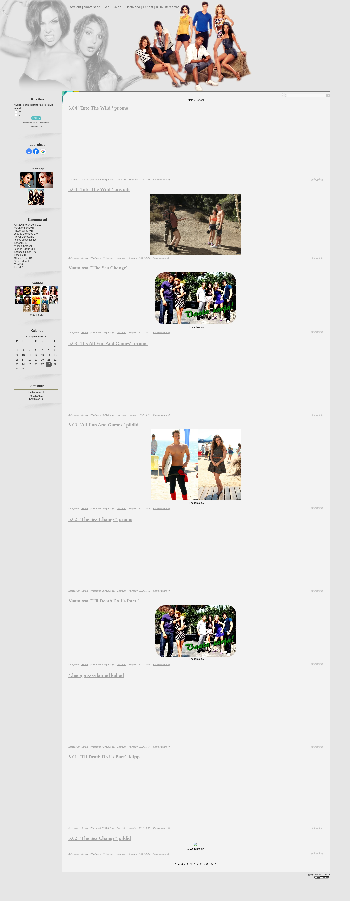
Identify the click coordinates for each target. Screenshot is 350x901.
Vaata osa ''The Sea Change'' (98, 267)
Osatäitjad (132, 7)
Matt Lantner (21, 227)
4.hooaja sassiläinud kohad (96, 675)
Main (190, 100)
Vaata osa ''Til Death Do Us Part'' (103, 600)
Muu (16, 264)
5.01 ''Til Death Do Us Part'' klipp (104, 756)
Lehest (148, 7)
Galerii (117, 7)
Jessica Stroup (22, 249)
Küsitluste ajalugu (41, 122)
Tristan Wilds (21, 230)
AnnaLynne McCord (25, 224)
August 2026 (36, 336)
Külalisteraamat (167, 7)
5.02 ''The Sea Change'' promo (100, 519)
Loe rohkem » (197, 327)
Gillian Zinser (21, 258)
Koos (17, 267)
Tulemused (27, 122)
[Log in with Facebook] (36, 151)
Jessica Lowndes (23, 233)
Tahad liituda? (36, 314)
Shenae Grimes (22, 252)
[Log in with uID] (29, 151)
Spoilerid (19, 261)
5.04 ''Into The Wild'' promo (98, 108)
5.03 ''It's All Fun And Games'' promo (108, 343)
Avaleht (75, 7)
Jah (20, 111)
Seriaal (18, 243)
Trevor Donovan (23, 236)
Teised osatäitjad (23, 239)
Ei (19, 115)
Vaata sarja (92, 7)
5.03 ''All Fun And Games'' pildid (103, 425)
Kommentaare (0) (161, 179)
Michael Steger (22, 246)
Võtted (17, 255)
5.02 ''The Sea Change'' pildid (99, 838)
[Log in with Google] (43, 151)
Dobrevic (121, 179)
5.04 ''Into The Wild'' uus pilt (99, 189)
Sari (106, 7)
